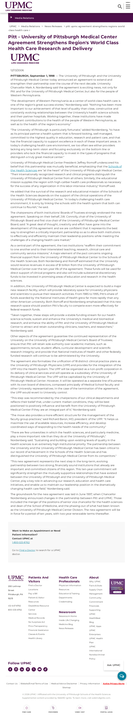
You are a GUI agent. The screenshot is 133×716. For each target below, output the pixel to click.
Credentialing (65, 601)
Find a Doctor (27, 550)
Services (32, 614)
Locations (33, 589)
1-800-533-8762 (21, 542)
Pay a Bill (32, 593)
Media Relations (24, 18)
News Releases (66, 628)
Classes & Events (36, 634)
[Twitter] (34, 669)
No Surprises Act (36, 622)
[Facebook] (10, 669)
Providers (53, 712)
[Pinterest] (28, 669)
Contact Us (12, 683)
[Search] (120, 6)
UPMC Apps (95, 626)
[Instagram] (16, 669)
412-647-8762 (14, 605)
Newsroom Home (68, 616)
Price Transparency (38, 626)
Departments (65, 597)
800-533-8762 (15, 610)
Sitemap (66, 687)
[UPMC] (18, 6)
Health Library (35, 638)
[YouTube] (39, 669)
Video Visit (80, 712)
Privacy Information (90, 683)
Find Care (26, 712)
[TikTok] (45, 669)
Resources (64, 589)
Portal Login (106, 712)
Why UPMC (95, 581)
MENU (128, 2)
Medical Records (36, 618)
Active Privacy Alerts (113, 683)
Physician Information (70, 585)
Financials (94, 606)
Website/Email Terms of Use (34, 683)
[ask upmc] (122, 676)
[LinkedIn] (22, 669)
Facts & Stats (95, 585)
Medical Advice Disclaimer (64, 683)
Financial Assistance (38, 630)
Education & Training (69, 593)
